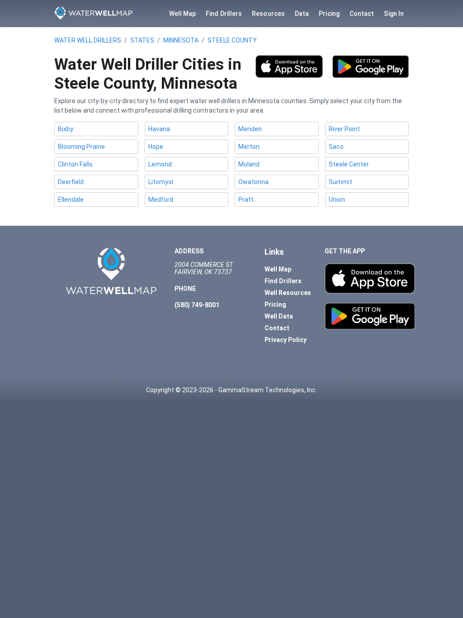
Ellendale (71, 199)
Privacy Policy (286, 339)
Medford (160, 199)
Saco (336, 146)
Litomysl (160, 181)
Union (337, 199)
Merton (249, 146)
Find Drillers (224, 13)
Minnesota (180, 40)
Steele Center (349, 164)
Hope (155, 146)
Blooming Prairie (81, 146)
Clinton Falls (75, 164)
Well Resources (288, 292)
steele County (232, 40)
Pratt (246, 199)
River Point (344, 129)
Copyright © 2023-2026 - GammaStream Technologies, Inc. (231, 390)
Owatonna (253, 181)
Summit (340, 181)
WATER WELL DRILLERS (87, 40)
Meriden (250, 129)
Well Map (182, 13)
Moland (249, 164)
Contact (362, 13)
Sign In (394, 13)
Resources (268, 13)
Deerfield (71, 181)
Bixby (65, 129)
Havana (159, 129)
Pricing (329, 13)
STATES (142, 40)
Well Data (279, 316)
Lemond (160, 164)
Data (302, 13)
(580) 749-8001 (197, 305)
